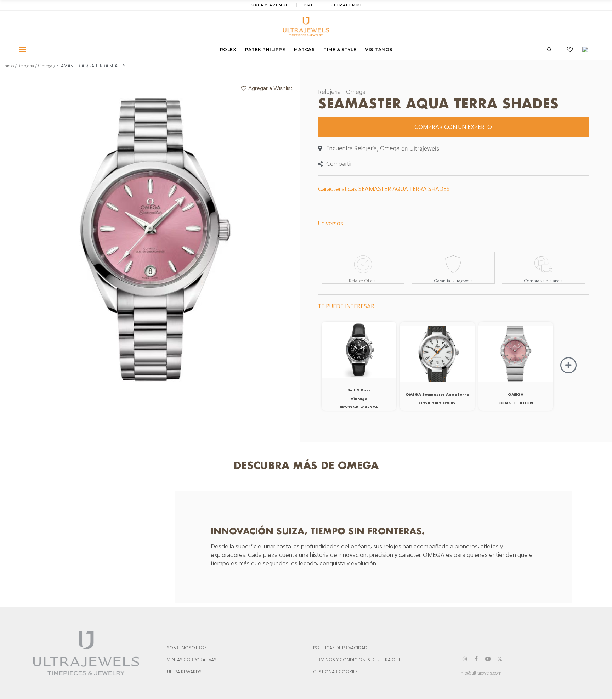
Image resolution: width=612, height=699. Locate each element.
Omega (45, 65)
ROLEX (228, 49)
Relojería (26, 65)
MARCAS (304, 49)
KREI (310, 4)
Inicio (9, 65)
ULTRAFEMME (347, 4)
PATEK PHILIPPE (265, 49)
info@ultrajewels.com (481, 673)
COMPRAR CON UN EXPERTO (453, 127)
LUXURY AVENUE (269, 4)
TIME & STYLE (339, 49)
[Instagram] (465, 659)
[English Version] (587, 50)
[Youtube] (488, 659)
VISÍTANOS (378, 49)
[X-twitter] (500, 659)
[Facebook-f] (476, 659)
